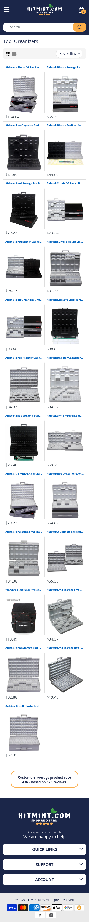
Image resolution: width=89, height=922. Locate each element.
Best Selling (68, 53)
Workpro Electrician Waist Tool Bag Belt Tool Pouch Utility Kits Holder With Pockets (23, 590)
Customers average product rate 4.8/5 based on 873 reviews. (44, 779)
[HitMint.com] (44, 9)
